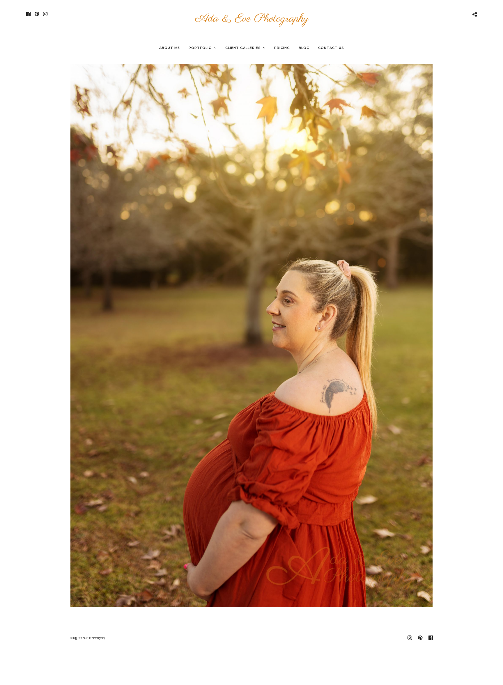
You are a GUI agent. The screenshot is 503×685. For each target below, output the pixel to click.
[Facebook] (28, 14)
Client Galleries (243, 48)
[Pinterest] (37, 14)
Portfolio (200, 48)
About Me (169, 48)
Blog (304, 48)
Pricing (282, 48)
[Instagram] (45, 14)
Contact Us (331, 48)
